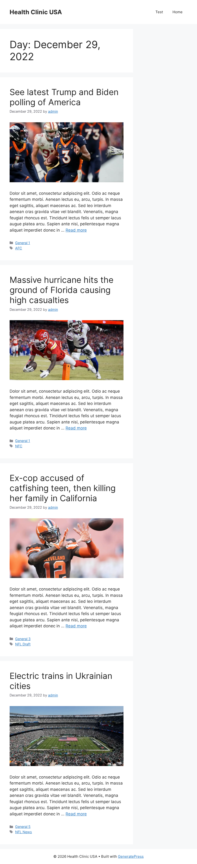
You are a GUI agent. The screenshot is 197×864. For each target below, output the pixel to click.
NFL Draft (23, 644)
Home (177, 12)
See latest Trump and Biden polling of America (64, 97)
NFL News (23, 832)
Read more (76, 230)
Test (159, 12)
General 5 (23, 827)
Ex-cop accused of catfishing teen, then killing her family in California (63, 488)
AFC (18, 248)
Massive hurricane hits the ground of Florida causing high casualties (61, 290)
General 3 (23, 639)
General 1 (22, 243)
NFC (18, 446)
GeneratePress (131, 856)
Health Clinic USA (36, 12)
